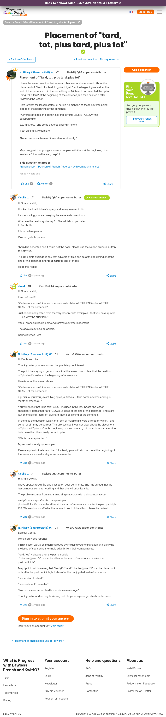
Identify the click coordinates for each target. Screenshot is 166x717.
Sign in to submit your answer (46, 618)
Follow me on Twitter (139, 691)
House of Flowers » (52, 640)
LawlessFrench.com (138, 676)
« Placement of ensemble (26, 640)
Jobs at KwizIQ (94, 676)
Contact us (91, 691)
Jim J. (21, 286)
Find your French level (142, 120)
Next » (109, 59)
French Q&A (21, 22)
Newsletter (50, 683)
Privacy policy (12, 714)
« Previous (85, 59)
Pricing (7, 700)
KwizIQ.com (134, 668)
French (8, 22)
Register (49, 668)
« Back (21, 59)
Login (47, 676)
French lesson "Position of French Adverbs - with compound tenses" (60, 166)
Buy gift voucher (54, 691)
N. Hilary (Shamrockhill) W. (37, 72)
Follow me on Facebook (141, 683)
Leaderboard (10, 685)
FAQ (88, 668)
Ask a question (141, 69)
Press (88, 683)
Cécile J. (23, 197)
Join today (57, 625)
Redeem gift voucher (56, 698)
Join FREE (145, 11)
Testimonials (10, 692)
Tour (6, 677)
